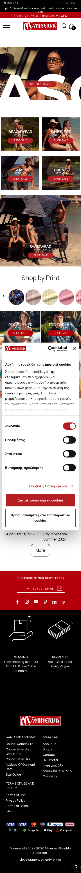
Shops (47, 749)
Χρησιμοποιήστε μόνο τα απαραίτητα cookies (40, 517)
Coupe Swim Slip (18, 759)
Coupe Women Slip (20, 744)
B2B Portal (50, 760)
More (40, 550)
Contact (49, 754)
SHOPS (12, 3)
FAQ (8, 811)
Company (50, 776)
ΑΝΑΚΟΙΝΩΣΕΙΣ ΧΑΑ (57, 771)
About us (49, 744)
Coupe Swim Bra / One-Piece (18, 751)
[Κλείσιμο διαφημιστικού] (74, 348)
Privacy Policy (15, 800)
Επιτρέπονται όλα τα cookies (40, 500)
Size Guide (13, 774)
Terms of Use (16, 795)
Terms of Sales (17, 806)
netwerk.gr (53, 859)
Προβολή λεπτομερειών (48, 486)
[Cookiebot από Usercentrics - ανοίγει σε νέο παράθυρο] (50, 349)
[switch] (69, 440)
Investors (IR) (53, 765)
